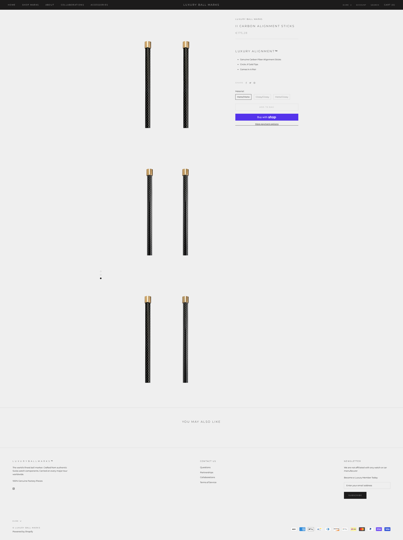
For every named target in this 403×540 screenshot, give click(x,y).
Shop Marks (30, 5)
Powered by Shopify (23, 531)
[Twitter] (250, 83)
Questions (205, 467)
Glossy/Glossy (262, 97)
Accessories (99, 5)
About (49, 5)
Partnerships (206, 472)
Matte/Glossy (281, 97)
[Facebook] (246, 83)
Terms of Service (208, 482)
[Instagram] (14, 488)
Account (361, 5)
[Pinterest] (254, 83)
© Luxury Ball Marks (26, 528)
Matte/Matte (243, 97)
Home (12, 5)
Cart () (389, 5)
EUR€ (346, 5)
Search (375, 5)
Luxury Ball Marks (249, 19)
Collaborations (72, 5)
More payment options (266, 124)
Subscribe (355, 495)
